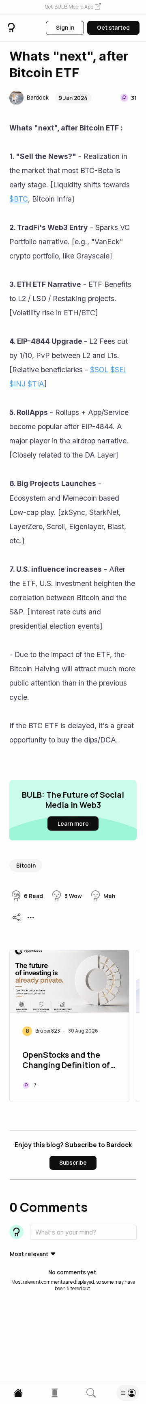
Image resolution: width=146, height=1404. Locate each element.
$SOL (99, 369)
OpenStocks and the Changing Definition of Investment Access (66, 1061)
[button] (73, 7)
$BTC (18, 199)
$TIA (36, 384)
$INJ (17, 384)
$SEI (118, 369)
